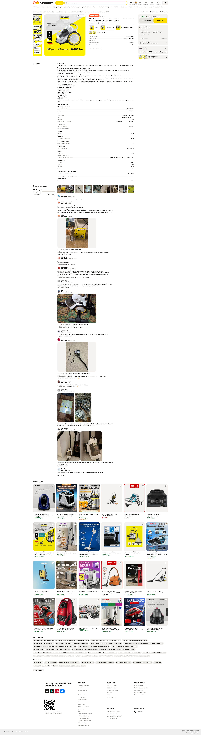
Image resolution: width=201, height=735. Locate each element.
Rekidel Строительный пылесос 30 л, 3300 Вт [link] (88, 515)
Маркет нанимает (138, 694)
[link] (61, 640)
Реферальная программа (140, 687)
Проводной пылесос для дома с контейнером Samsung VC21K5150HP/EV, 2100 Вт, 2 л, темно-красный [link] (157, 629)
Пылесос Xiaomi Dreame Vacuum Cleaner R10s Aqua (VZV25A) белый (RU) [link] (88, 553)
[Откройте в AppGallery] (57, 693)
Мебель (80, 687)
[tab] (37, 7)
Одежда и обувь (82, 697)
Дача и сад (80, 709)
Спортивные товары (83, 716)
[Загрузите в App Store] (47, 693)
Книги (79, 711)
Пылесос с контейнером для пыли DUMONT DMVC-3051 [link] (133, 592)
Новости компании (139, 685)
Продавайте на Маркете (113, 713)
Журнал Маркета (111, 697)
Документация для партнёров (114, 716)
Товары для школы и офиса (85, 713)
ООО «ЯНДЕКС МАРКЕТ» (192, 730)
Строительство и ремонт (84, 720)
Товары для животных (83, 718)
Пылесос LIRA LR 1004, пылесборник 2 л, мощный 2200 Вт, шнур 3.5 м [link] (43, 629)
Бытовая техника (82, 690)
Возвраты (109, 694)
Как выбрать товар (111, 685)
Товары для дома (82, 699)
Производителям (138, 690)
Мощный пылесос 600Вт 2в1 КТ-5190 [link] (66, 553)
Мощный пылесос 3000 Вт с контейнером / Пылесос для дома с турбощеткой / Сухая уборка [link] (134, 629)
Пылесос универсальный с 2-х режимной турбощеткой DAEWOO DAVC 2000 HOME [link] (111, 592)
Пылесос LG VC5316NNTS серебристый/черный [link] (153, 515)
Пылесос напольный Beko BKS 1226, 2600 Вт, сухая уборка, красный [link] (66, 629)
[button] (94, 15)
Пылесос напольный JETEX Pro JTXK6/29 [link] (132, 553)
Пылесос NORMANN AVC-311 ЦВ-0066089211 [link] (132, 515)
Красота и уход (82, 704)
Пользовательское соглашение (20, 731)
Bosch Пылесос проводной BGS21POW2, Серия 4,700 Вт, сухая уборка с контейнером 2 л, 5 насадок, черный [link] (111, 629)
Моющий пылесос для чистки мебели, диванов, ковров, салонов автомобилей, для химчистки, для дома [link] (89, 592)
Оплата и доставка (111, 687)
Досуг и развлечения (83, 685)
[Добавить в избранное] (53, 486)
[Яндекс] (197, 733)
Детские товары (82, 723)
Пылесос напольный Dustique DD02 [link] (111, 553)
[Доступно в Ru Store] (62, 693)
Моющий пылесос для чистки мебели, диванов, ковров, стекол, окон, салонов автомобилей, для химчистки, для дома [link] (66, 515)
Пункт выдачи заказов (140, 692)
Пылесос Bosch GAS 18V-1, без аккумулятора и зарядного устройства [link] (157, 553)
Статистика (7, 731)
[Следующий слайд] (82, 35)
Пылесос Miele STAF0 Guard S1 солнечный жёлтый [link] (42, 592)
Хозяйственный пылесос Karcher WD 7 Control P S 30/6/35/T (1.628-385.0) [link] (44, 553)
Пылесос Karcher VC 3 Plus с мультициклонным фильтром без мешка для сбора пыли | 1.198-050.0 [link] (156, 592)
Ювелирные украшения (84, 725)
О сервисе (109, 692)
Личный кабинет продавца (113, 711)
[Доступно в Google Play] (52, 693)
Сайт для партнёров (112, 718)
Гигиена (80, 692)
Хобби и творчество (83, 706)
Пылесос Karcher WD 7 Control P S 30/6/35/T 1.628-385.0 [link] (110, 515)
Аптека (80, 702)
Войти (165, 3)
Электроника (81, 694)
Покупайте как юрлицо (112, 690)
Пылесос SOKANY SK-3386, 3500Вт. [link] (88, 628)
